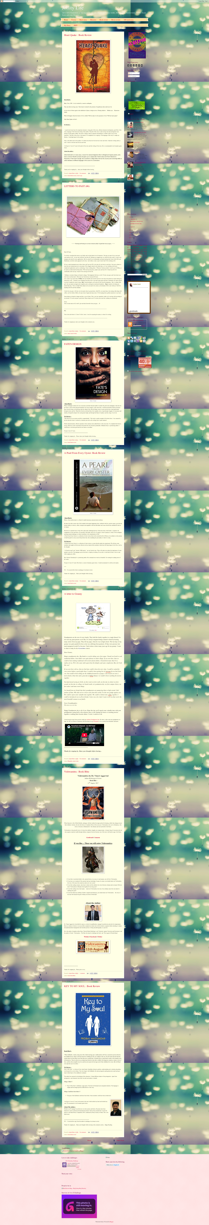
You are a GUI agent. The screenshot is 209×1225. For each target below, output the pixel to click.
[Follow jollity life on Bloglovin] (113, 1165)
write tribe (132, 261)
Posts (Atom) (71, 1144)
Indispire (140, 256)
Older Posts (120, 1140)
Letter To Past (73, 333)
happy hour (141, 255)
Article (142, 258)
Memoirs (93, 20)
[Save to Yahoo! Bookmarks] (138, 341)
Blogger (111, 1221)
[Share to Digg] (135, 338)
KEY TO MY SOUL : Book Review (82, 986)
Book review (104, 20)
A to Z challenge (137, 246)
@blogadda (95, 721)
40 (142, 361)
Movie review (115, 20)
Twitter (100, 937)
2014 (130, 237)
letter (69, 333)
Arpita (134, 322)
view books (144, 328)
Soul (144, 262)
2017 (130, 230)
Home (66, 20)
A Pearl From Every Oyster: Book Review (84, 452)
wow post (145, 256)
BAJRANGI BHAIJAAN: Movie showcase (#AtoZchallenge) (140, 164)
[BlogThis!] (93, 173)
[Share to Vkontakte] (135, 341)
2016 (130, 232)
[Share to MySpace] (128, 341)
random (129, 255)
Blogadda (70, 761)
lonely (143, 264)
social (134, 267)
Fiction (73, 20)
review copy (79, 175)
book (69, 175)
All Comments (132, 76)
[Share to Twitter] (131, 341)
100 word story (129, 20)
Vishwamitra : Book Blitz (76, 771)
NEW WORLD (137, 175)
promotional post (141, 266)
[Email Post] (89, 173)
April (132, 227)
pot (137, 266)
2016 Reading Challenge (137, 320)
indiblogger (131, 249)
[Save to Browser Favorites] (141, 341)
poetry (133, 259)
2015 (130, 235)
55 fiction (145, 261)
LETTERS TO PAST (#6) (77, 186)
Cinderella (135, 262)
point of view (133, 266)
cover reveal (135, 264)
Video (131, 264)
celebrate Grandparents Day (93, 719)
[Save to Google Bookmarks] (141, 338)
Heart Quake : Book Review (78, 35)
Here (96, 630)
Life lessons (135, 253)
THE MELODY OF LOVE (140, 132)
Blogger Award (130, 262)
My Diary (67, 25)
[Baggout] (130, 114)
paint (136, 261)
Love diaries (137, 258)
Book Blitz (72, 975)
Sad (142, 262)
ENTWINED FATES (139, 122)
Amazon (97, 837)
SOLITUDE (137, 142)
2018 (130, 217)
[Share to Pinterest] (98, 173)
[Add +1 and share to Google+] (144, 338)
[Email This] (91, 173)
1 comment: (82, 973)
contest (74, 761)
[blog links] (131, 357)
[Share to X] (95, 173)
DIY (142, 261)
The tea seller (137, 152)
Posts (130, 73)
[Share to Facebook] (96, 173)
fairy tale (140, 264)
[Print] (128, 344)
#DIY (75, 25)
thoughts (139, 261)
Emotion (139, 262)
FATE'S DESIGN (72, 344)
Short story (83, 20)
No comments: (83, 173)
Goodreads (89, 837)
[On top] (144, 341)
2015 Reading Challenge (71, 1161)
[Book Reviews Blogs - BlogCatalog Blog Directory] (74, 1188)
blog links (129, 359)
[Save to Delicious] (131, 338)
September (133, 219)
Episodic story (144, 259)
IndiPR (128, 261)
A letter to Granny (73, 593)
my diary (136, 256)
